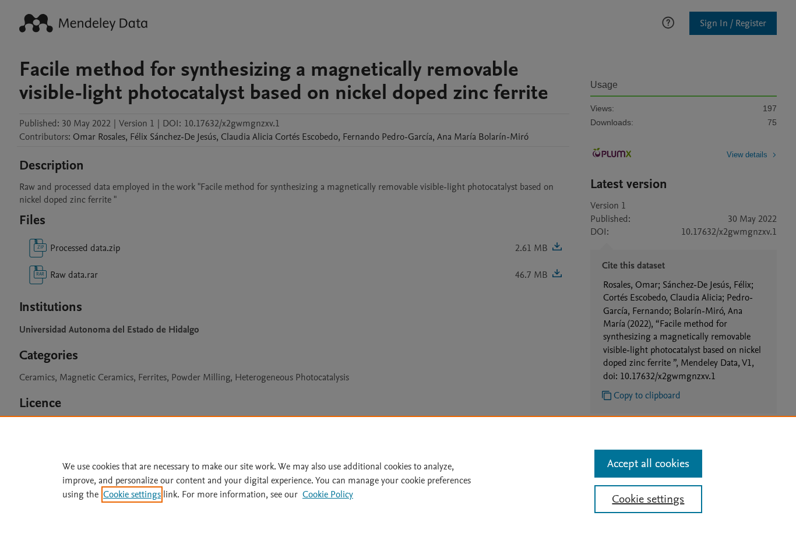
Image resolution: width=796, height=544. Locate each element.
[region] (398, 480)
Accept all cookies (648, 463)
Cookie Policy (327, 494)
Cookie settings (132, 494)
